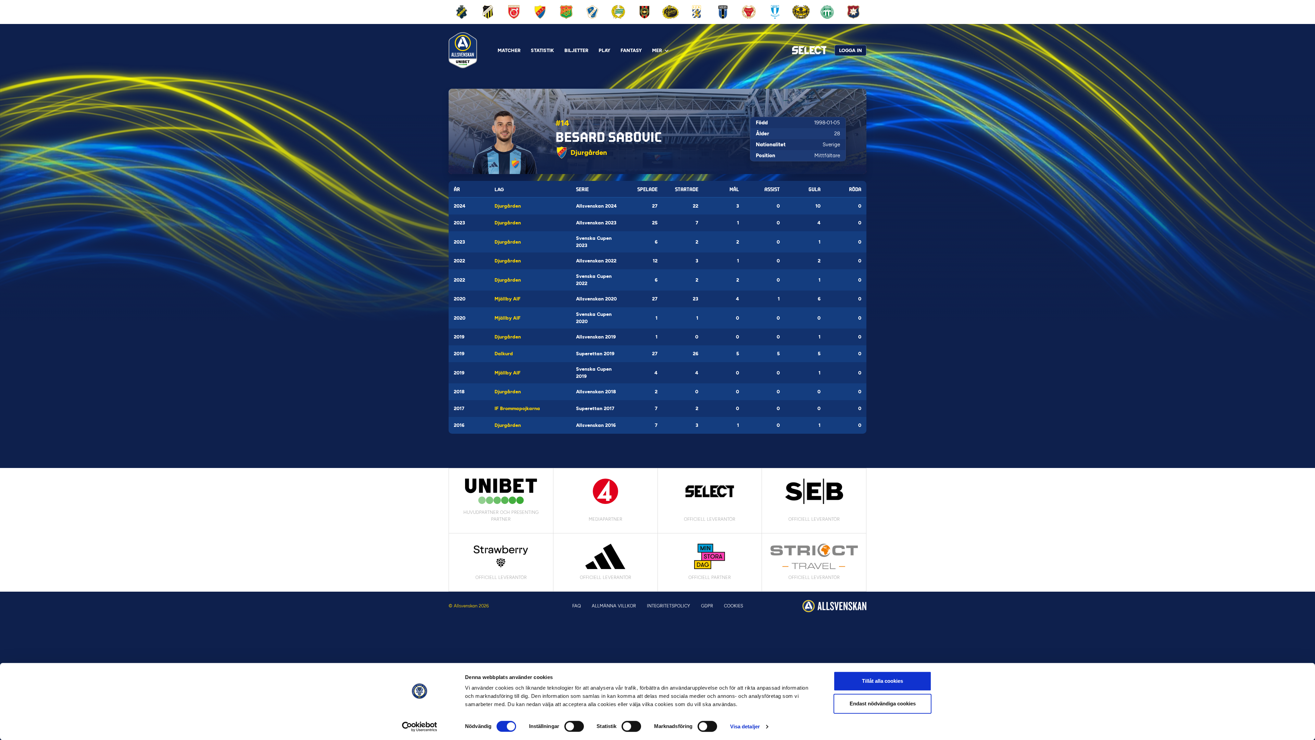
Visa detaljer (745, 726)
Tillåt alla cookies (882, 681)
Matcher (509, 50)
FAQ (576, 605)
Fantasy (631, 50)
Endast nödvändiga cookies (883, 703)
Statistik (542, 50)
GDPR (707, 605)
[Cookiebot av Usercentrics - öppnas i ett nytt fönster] (420, 727)
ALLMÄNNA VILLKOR (614, 605)
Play (604, 50)
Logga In (850, 50)
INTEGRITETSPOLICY (668, 605)
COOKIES (733, 605)
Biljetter (576, 50)
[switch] (574, 726)
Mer (657, 50)
